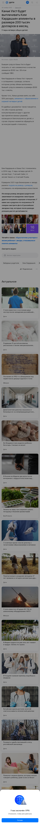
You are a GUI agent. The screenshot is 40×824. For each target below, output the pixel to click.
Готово (20, 820)
